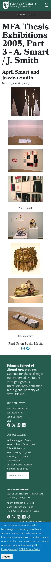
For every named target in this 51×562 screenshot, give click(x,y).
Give (9, 420)
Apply (10, 502)
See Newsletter (15, 412)
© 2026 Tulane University (32, 521)
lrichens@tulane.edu (17, 468)
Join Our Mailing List (18, 408)
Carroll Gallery (25, 14)
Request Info (21, 502)
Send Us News (14, 416)
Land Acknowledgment (19, 511)
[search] (46, 4)
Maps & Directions (18, 475)
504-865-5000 (23, 497)
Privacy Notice (9, 549)
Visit (32, 502)
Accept (6, 556)
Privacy (36, 511)
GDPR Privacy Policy (29, 549)
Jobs (30, 507)
